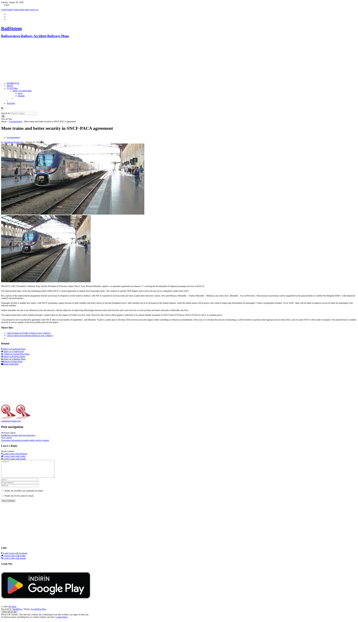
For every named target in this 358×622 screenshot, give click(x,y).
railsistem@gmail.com (13, 147)
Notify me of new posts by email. (19, 500)
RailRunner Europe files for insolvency (18, 440)
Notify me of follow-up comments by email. (23, 495)
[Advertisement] (85, 65)
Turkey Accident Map (22, 95)
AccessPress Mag (38, 614)
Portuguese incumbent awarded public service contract (25, 445)
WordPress (17, 614)
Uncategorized (15, 126)
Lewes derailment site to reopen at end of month (22, 9)
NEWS (10, 90)
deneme (21, 100)
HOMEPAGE (13, 88)
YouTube (11, 108)
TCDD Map (12, 93)
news (20, 98)
